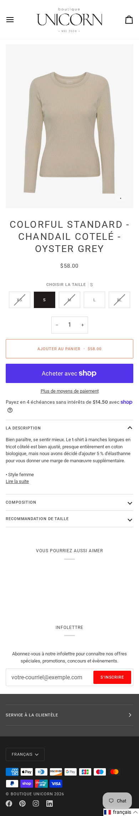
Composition (21, 502)
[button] (121, 812)
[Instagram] (36, 803)
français (22, 754)
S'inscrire (112, 677)
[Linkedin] (49, 803)
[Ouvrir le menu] (16, 19)
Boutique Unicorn (32, 793)
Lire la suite (17, 481)
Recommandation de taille (37, 518)
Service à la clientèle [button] (32, 714)
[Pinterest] (22, 803)
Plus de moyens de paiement (70, 391)
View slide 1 (120, 198)
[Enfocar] (19, 194)
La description (23, 427)
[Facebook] (9, 803)
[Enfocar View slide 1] (69, 126)
